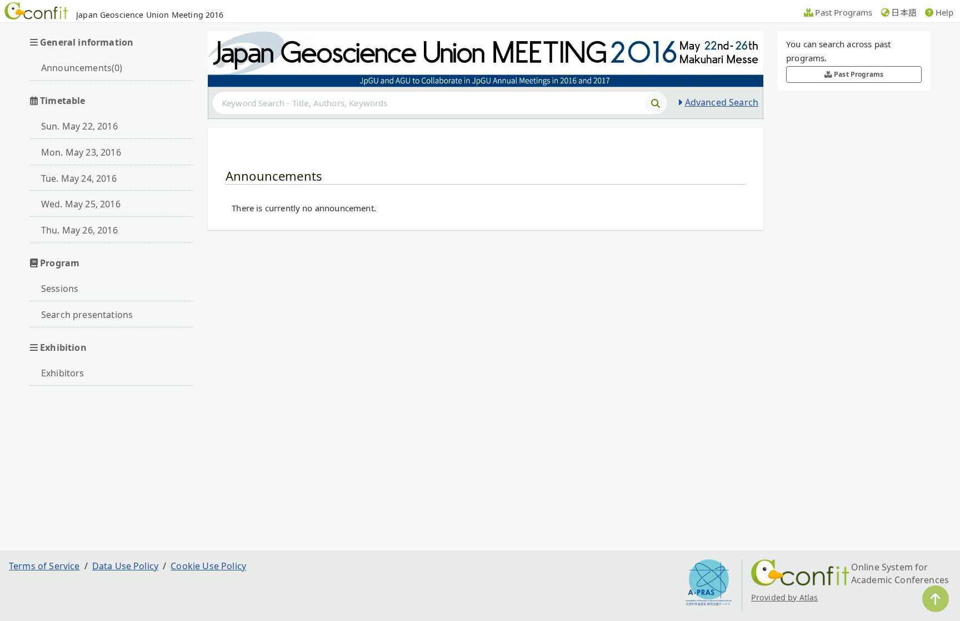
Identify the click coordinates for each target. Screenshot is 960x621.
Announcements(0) (82, 68)
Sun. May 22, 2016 (79, 126)
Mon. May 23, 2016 (81, 152)
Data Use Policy (125, 566)
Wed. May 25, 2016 (81, 204)
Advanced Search (721, 102)
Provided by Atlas (784, 597)
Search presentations (87, 315)
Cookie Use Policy (208, 566)
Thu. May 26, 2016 (79, 230)
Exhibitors (62, 373)
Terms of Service (44, 566)
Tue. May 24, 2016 (79, 178)
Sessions (59, 288)
